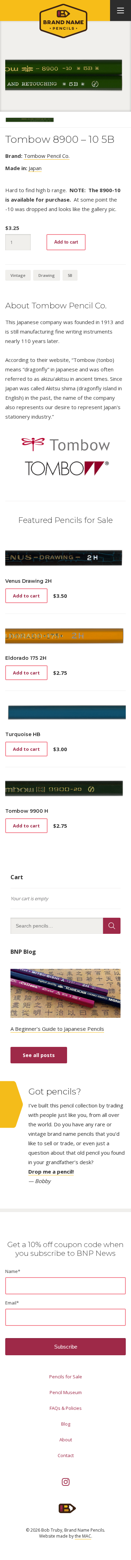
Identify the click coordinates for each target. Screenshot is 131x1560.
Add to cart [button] (26, 596)
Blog (65, 1424)
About (65, 1439)
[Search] (112, 926)
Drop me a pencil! (51, 1171)
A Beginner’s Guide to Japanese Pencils (57, 1028)
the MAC (83, 1536)
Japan (35, 168)
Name (12, 1271)
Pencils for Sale (65, 1376)
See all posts (39, 1055)
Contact (66, 1455)
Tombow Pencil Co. (47, 155)
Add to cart (66, 242)
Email (12, 1303)
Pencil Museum (66, 1392)
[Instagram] (65, 1482)
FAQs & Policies (66, 1408)
